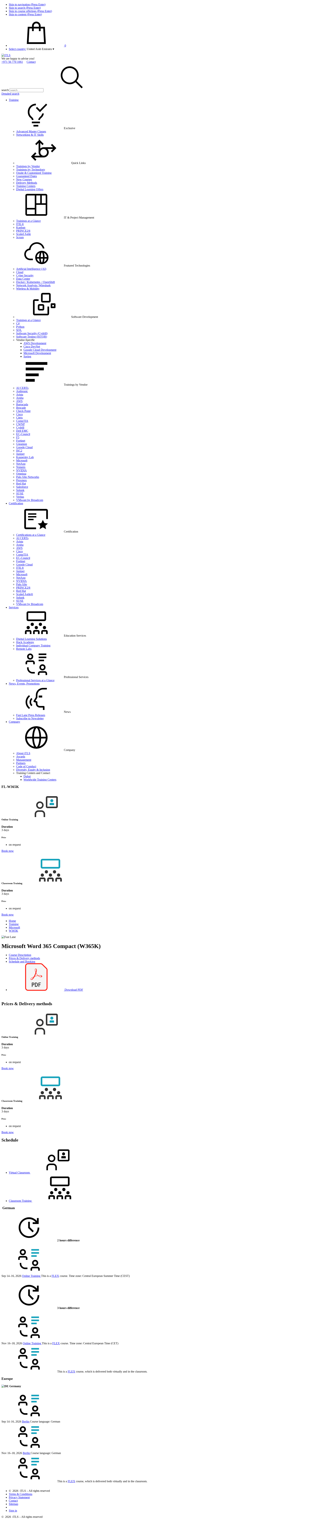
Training (14, 99)
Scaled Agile (23, 234)
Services (14, 607)
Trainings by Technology (30, 169)
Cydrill (20, 427)
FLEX (55, 1275)
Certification (16, 503)
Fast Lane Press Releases (30, 715)
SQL (19, 330)
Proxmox (21, 480)
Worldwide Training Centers (39, 779)
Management (23, 759)
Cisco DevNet (31, 346)
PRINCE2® (23, 230)
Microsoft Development (37, 353)
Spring (27, 356)
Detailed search (10, 93)
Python (20, 326)
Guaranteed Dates (26, 176)
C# (18, 323)
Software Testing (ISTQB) (31, 336)
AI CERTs (22, 387)
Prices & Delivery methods (24, 958)
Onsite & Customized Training (34, 172)
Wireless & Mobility (27, 288)
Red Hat (21, 483)
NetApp (20, 463)
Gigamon (21, 444)
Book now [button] (7, 850)
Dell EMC (22, 430)
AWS (19, 401)
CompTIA (22, 420)
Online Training (31, 1275)
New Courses (24, 179)
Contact (31, 61)
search (5, 90)
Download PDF (73, 989)
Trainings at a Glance (28, 220)
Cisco (19, 414)
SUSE (19, 493)
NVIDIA (21, 470)
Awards (20, 756)
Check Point (23, 411)
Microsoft (21, 460)
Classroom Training (20, 1200)
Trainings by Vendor (28, 166)
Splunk (20, 490)
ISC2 (19, 450)
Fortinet (20, 440)
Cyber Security (25, 275)
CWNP (20, 424)
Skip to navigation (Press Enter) (27, 4)
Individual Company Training (33, 645)
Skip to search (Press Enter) (25, 7)
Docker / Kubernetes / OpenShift (35, 282)
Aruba (19, 397)
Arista (19, 394)
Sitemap (13, 1504)
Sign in (13, 1510)
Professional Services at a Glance (35, 680)
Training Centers (25, 186)
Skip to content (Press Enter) (25, 14)
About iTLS (23, 753)
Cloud (19, 272)
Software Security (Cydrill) (32, 333)
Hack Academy (25, 642)
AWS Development (34, 343)
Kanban (20, 227)
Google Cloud (24, 447)
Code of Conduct (26, 766)
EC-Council (23, 434)
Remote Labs (24, 648)
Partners (20, 763)
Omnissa (21, 473)
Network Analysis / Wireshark (33, 285)
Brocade (21, 407)
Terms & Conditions (20, 1494)
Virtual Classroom (19, 1172)
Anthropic (22, 391)
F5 (17, 437)
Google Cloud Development (39, 349)
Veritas (20, 496)
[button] (40, 49)
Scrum (20, 237)
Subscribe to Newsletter (30, 718)
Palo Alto (21, 584)
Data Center (23, 278)
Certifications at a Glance (30, 534)
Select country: (17, 49)
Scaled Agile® (24, 594)
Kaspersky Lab (25, 457)
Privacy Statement (19, 1497)
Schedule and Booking (22, 961)
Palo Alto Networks (27, 477)
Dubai (27, 776)
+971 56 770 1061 (12, 61)
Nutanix (20, 467)
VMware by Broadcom (29, 500)
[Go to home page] (5, 55)
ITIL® (20, 224)
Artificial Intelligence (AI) (31, 268)
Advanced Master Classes (31, 131)
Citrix (19, 417)
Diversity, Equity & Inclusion (33, 769)
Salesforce (22, 486)
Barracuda (22, 404)
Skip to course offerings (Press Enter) (30, 11)
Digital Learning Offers (29, 189)
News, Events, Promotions (24, 683)
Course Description (20, 954)
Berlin (26, 1421)
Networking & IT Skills (30, 134)
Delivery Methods (26, 182)
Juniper (20, 453)
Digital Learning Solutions (31, 638)
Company (14, 721)
